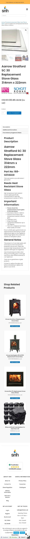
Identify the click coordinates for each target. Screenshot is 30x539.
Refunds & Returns (7, 496)
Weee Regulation (7, 487)
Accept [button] (16, 532)
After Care (20, 22)
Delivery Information (7, 491)
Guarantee (22, 484)
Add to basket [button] (15, 326)
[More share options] (28, 537)
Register (7, 513)
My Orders (7, 520)
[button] (27, 15)
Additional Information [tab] (10, 130)
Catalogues (22, 487)
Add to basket (14, 113)
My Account (7, 517)
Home (3, 22)
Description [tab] (6, 127)
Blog (7, 500)
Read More (15, 535)
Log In (7, 510)
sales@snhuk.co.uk (22, 510)
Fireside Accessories (11, 22)
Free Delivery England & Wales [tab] (12, 132)
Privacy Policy (22, 481)
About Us (7, 481)
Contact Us (7, 484)
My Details (7, 523)
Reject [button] (22, 532)
